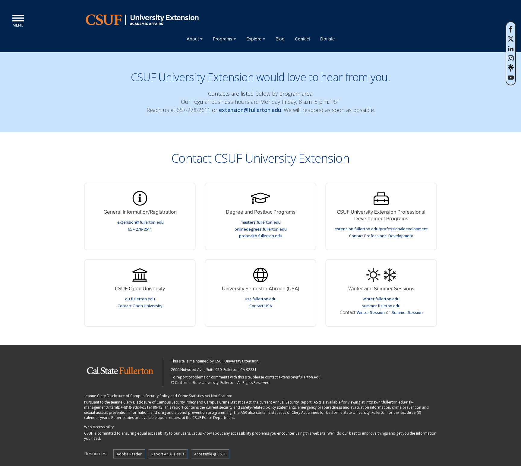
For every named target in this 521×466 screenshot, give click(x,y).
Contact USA (260, 305)
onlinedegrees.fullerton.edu (261, 229)
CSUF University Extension (236, 361)
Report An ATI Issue (168, 454)
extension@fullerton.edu (250, 109)
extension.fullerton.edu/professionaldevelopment (381, 228)
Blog (280, 39)
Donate (327, 39)
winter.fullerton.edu (381, 299)
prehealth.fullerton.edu (260, 235)
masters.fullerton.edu (261, 222)
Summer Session (407, 312)
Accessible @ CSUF (210, 454)
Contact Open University (140, 305)
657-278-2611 (140, 229)
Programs (222, 39)
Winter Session (371, 312)
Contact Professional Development (381, 235)
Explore (253, 39)
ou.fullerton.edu (140, 299)
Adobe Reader (129, 454)
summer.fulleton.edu (381, 305)
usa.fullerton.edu (260, 299)
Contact (302, 39)
